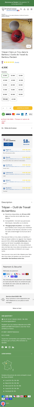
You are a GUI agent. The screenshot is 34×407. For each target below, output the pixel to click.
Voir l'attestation (8, 144)
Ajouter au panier (23, 108)
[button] (28, 9)
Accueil (3, 14)
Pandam (7, 403)
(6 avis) (17, 62)
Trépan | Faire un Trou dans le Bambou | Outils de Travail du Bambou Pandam (15, 16)
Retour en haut (17, 308)
